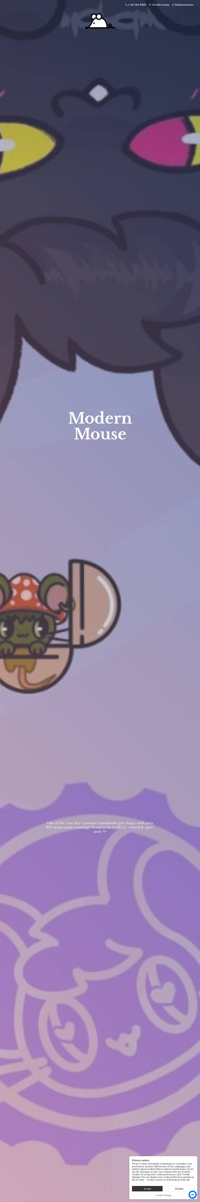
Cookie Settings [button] (163, 1195)
